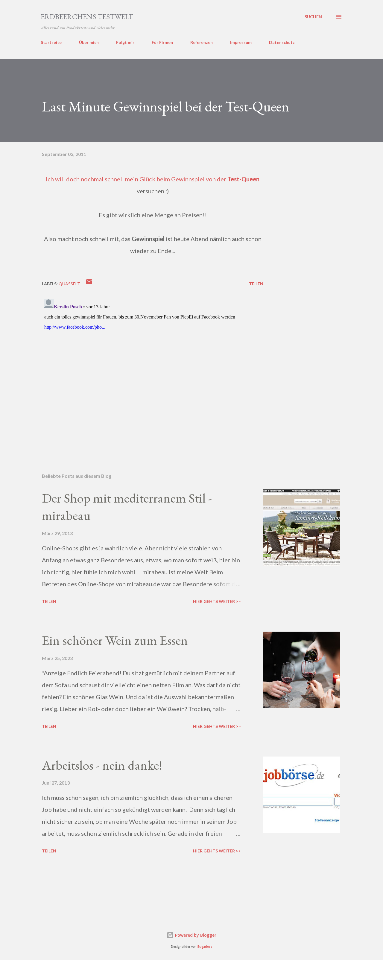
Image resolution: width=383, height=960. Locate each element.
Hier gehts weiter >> (217, 601)
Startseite (51, 42)
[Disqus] (152, 371)
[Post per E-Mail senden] (89, 283)
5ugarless (204, 947)
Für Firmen (162, 42)
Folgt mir (125, 42)
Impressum (241, 42)
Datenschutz (282, 42)
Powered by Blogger (195, 935)
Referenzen (201, 42)
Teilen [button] (256, 283)
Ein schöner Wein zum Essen (115, 640)
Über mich (89, 42)
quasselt (69, 283)
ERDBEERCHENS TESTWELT (87, 16)
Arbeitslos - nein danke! (102, 765)
